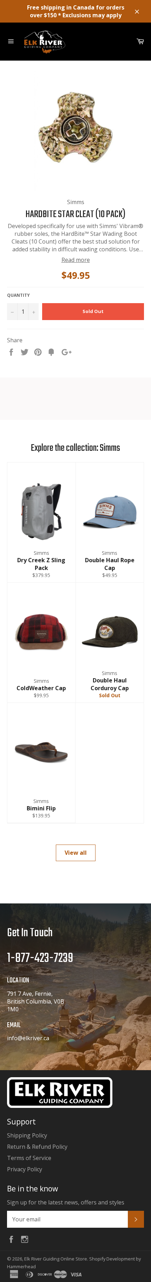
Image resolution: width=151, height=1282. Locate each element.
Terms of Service (29, 1158)
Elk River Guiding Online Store (55, 1259)
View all (76, 853)
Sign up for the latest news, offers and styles (65, 1202)
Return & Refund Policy (37, 1147)
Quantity (18, 295)
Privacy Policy (24, 1169)
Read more (75, 260)
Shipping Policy (27, 1135)
